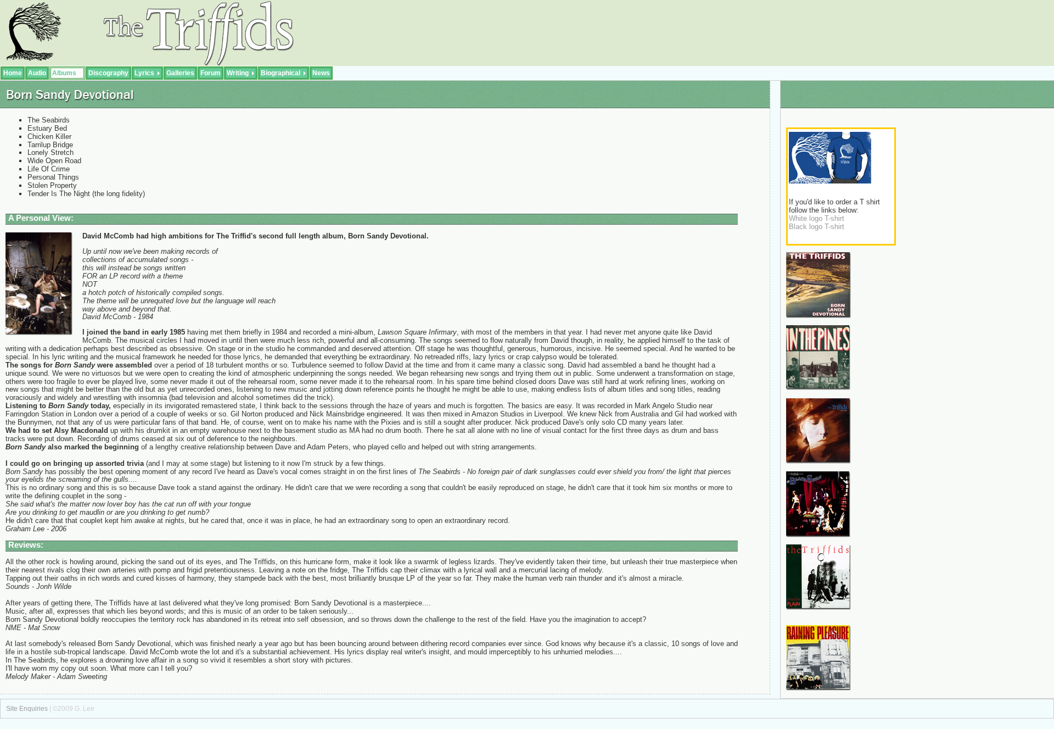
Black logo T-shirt (816, 226)
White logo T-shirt (816, 218)
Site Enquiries (27, 709)
